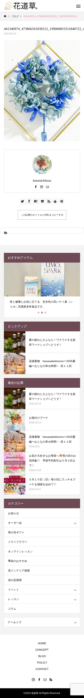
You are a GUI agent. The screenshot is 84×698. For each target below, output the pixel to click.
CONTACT (42, 669)
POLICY (42, 662)
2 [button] (42, 313)
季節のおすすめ (17, 561)
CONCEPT (42, 649)
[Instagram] (42, 187)
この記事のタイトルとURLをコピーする (42, 215)
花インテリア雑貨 (19, 570)
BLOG (42, 656)
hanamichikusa (42, 180)
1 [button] (39, 313)
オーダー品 (15, 522)
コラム (12, 608)
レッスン (13, 599)
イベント (13, 589)
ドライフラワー (17, 541)
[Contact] (47, 187)
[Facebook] (36, 187)
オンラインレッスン (20, 551)
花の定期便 (15, 580)
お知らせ (13, 513)
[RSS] (51, 679)
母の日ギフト (16, 532)
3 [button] (46, 313)
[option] (42, 287)
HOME (42, 643)
